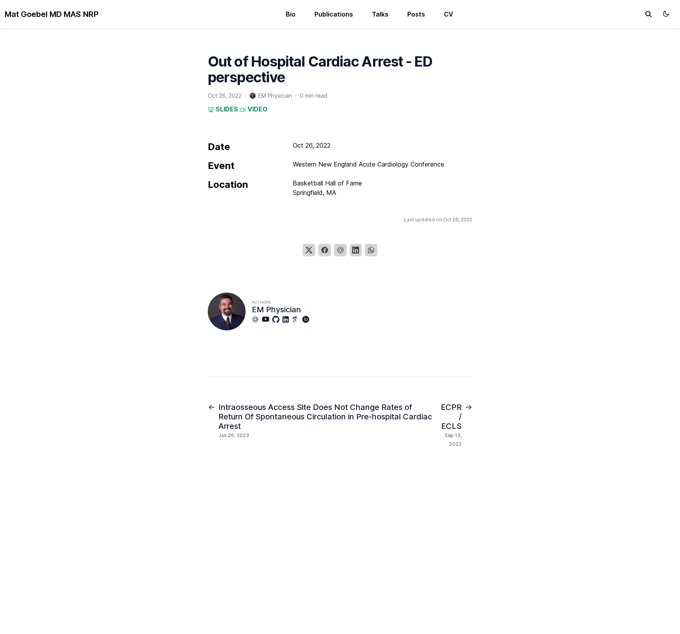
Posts (416, 14)
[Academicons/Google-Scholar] (297, 319)
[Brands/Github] (277, 319)
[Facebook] (324, 250)
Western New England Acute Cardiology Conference (368, 164)
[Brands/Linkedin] (287, 319)
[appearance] (666, 13)
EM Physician (276, 309)
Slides (226, 109)
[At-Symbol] (257, 319)
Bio (291, 14)
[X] (309, 250)
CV (448, 14)
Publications (333, 14)
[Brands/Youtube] (267, 319)
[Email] (340, 250)
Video (257, 109)
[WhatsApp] (371, 250)
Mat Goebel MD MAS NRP (51, 14)
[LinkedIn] (356, 250)
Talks (380, 14)
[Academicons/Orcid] (307, 319)
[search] (648, 14)
